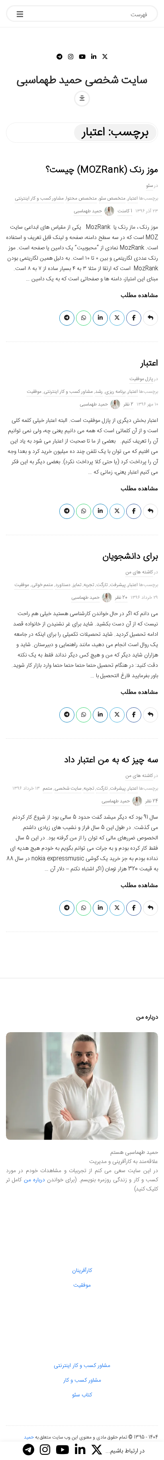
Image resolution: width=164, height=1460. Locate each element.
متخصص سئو (112, 198)
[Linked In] (93, 57)
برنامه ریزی (115, 392)
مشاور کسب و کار (82, 1380)
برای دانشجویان (130, 556)
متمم (47, 788)
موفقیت (34, 392)
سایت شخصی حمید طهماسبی (82, 81)
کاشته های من (139, 572)
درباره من (34, 1180)
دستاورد (62, 585)
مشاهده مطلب (139, 295)
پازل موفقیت (141, 379)
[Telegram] (59, 57)
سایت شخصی (68, 788)
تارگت (101, 585)
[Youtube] (82, 57)
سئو (149, 186)
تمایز (77, 585)
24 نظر (151, 801)
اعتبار (133, 198)
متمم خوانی (42, 585)
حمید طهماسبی (88, 211)
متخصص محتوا (81, 198)
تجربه (89, 585)
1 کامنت (124, 211)
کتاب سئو (82, 1395)
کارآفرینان (82, 1271)
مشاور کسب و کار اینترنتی (39, 198)
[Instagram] (70, 57)
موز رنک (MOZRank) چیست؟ (102, 170)
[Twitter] (105, 57)
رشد (99, 392)
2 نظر (128, 404)
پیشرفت (117, 585)
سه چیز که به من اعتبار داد (111, 760)
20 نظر (121, 598)
